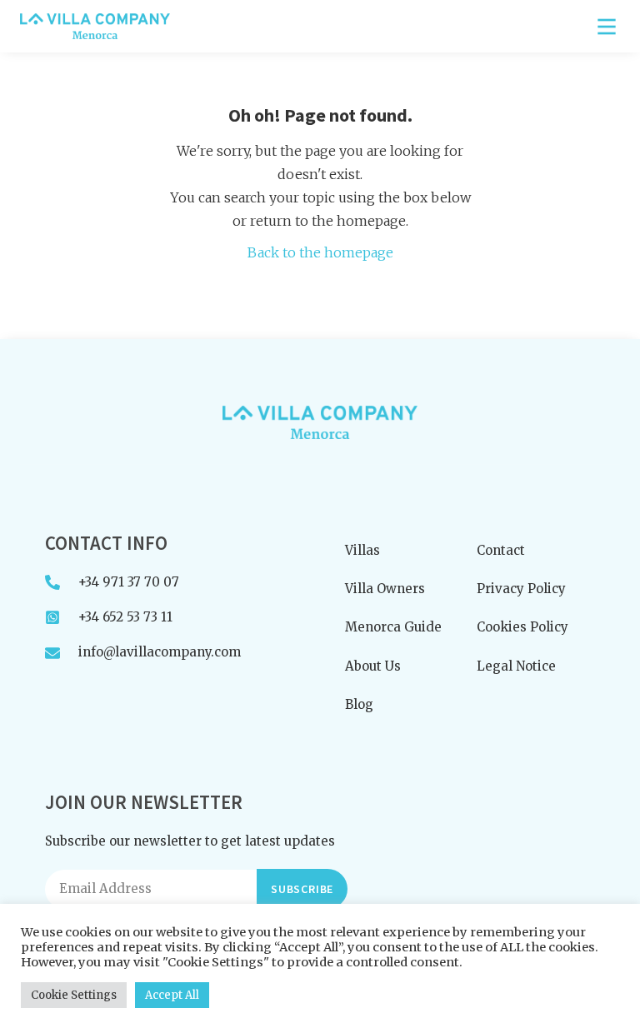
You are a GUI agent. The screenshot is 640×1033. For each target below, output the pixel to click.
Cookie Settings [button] (74, 995)
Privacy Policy (521, 588)
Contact (501, 550)
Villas (362, 550)
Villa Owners (385, 588)
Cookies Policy (522, 627)
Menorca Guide (393, 627)
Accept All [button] (172, 995)
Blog (359, 704)
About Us (373, 666)
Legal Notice (516, 666)
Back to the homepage (320, 252)
